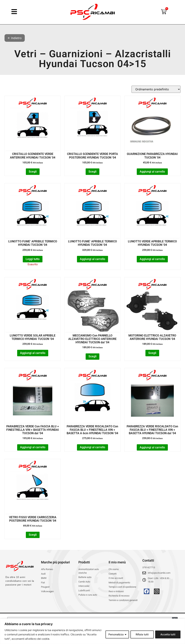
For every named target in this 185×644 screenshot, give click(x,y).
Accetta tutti (167, 634)
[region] (92, 631)
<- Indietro (15, 38)
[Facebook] (146, 591)
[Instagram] (157, 591)
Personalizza (116, 634)
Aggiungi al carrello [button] (152, 171)
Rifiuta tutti (142, 634)
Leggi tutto (33, 259)
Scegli (33, 171)
